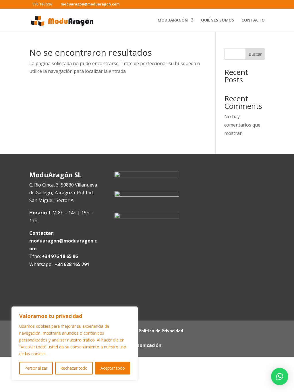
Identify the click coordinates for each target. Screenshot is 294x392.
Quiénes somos (217, 20)
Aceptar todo (112, 368)
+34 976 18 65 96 (60, 256)
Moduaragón (173, 20)
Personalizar (35, 368)
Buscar (255, 54)
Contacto (253, 20)
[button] (279, 376)
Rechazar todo (74, 368)
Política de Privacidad (161, 331)
